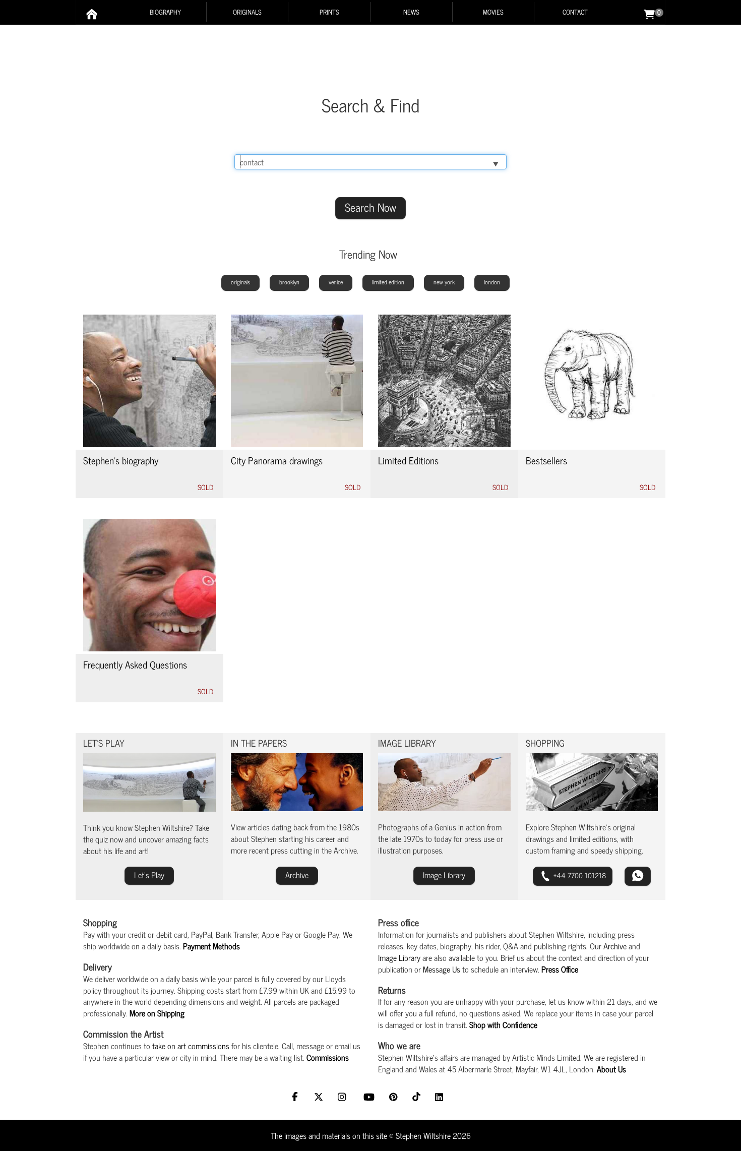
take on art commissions (190, 1045)
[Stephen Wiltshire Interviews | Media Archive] (297, 782)
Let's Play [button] (149, 874)
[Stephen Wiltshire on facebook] (297, 1097)
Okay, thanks (480, 1134)
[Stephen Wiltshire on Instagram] (344, 1097)
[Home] (91, 14)
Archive (615, 945)
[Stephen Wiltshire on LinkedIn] (440, 1097)
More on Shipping (157, 1012)
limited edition (388, 282)
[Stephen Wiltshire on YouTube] (370, 1097)
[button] (572, 876)
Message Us (441, 969)
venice (336, 282)
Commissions (327, 1057)
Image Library (399, 957)
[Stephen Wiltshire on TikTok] (417, 1097)
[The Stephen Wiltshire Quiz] (149, 782)
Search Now (370, 207)
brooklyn (289, 282)
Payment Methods (211, 945)
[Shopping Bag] (649, 13)
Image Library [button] (444, 874)
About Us (611, 1068)
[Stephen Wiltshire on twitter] (320, 1097)
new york (444, 282)
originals (240, 282)
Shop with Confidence (503, 1024)
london (492, 282)
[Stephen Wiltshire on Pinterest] (395, 1097)
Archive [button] (296, 874)
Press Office (559, 969)
